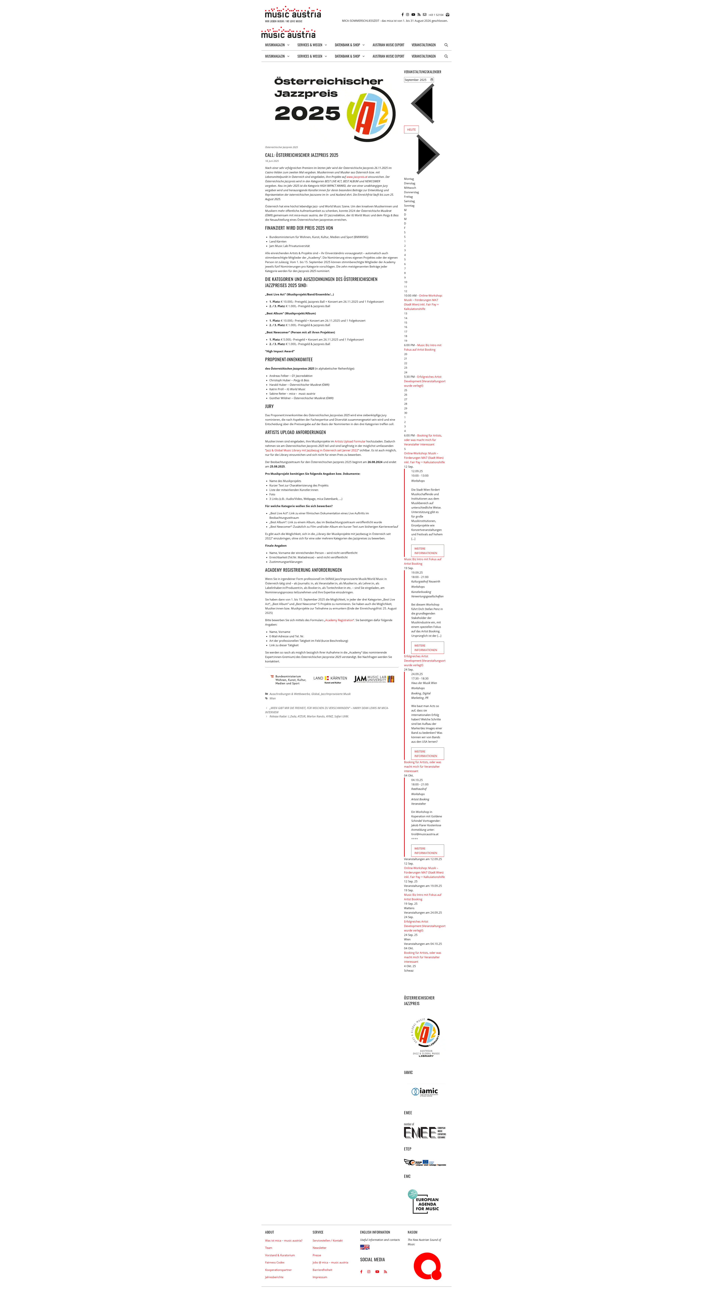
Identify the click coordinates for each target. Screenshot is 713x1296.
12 (405, 291)
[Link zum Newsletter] (447, 14)
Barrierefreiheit (322, 1270)
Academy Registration (339, 620)
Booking (416, 693)
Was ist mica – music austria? (283, 1240)
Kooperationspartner (278, 1270)
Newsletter (319, 1248)
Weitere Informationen (425, 551)
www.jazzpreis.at (357, 177)
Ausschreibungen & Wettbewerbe (290, 694)
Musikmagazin (275, 44)
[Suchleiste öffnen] (446, 44)
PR (426, 698)
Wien (273, 698)
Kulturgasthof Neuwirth (425, 581)
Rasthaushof (419, 789)
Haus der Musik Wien (424, 683)
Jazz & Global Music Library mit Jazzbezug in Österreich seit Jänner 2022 (312, 450)
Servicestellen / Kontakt (328, 1240)
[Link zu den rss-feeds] (419, 14)
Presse (317, 1255)
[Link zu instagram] (407, 14)
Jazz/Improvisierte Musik (336, 694)
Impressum (320, 1277)
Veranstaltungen (424, 44)
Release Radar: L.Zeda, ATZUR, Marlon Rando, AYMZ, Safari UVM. (309, 716)
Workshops (418, 481)
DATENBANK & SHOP (347, 44)
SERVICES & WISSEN (309, 44)
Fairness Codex (274, 1262)
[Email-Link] (424, 14)
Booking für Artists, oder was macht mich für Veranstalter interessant (423, 439)
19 (405, 340)
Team (268, 1248)
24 (405, 372)
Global (315, 694)
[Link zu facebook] (403, 14)
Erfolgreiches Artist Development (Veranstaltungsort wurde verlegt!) (424, 381)
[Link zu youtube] (413, 14)
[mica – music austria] (288, 33)
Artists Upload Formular (350, 441)
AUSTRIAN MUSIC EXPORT (388, 44)
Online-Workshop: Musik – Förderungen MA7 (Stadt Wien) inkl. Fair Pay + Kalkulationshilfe (424, 457)
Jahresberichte (274, 1277)
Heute (411, 129)
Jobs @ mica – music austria (330, 1262)
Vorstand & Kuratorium (280, 1255)
